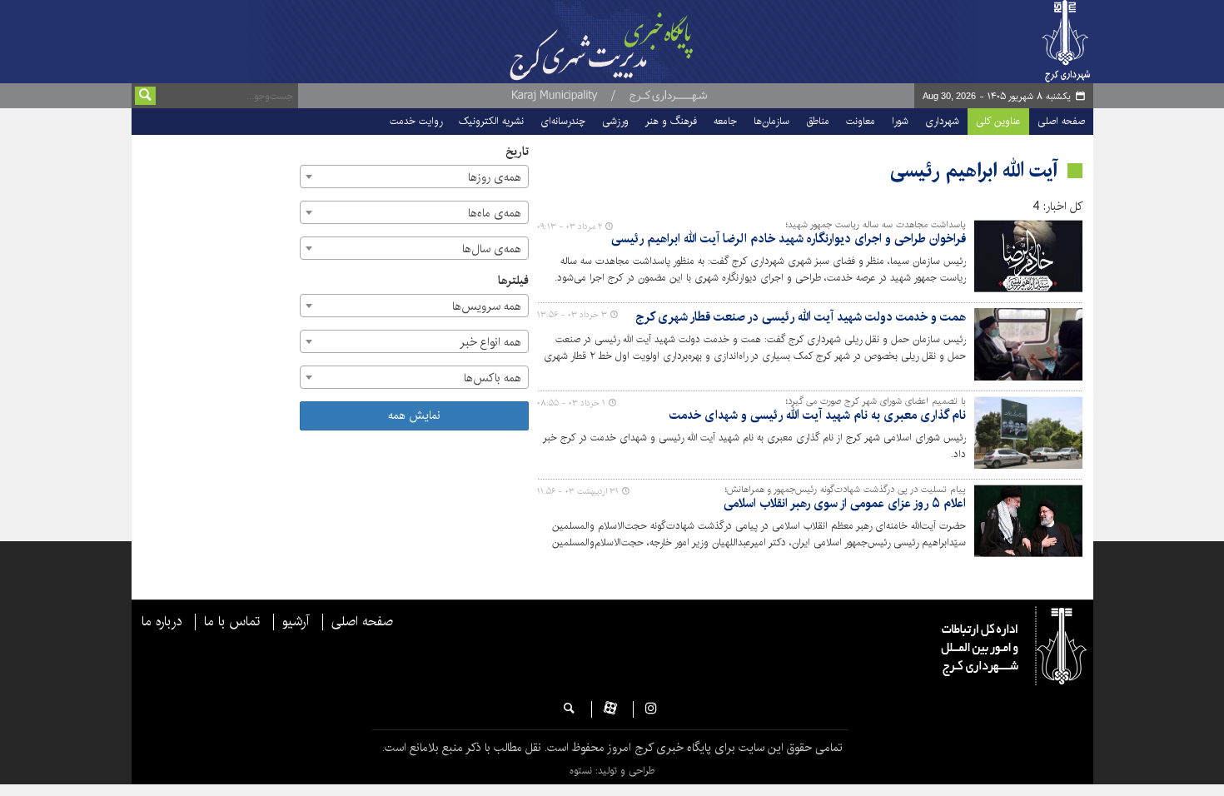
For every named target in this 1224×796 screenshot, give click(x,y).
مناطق (817, 121)
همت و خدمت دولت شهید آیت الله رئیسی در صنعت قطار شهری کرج (800, 317)
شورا (900, 121)
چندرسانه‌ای (562, 121)
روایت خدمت (416, 121)
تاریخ (517, 152)
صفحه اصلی (1061, 121)
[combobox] (414, 176)
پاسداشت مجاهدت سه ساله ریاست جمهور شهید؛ (875, 224)
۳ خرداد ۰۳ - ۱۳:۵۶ (572, 314)
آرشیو (295, 622)
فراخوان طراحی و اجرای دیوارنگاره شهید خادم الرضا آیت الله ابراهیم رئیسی (788, 239)
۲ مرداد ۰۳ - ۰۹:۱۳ (569, 226)
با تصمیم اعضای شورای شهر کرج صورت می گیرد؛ (875, 401)
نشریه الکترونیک (491, 121)
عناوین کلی (998, 121)
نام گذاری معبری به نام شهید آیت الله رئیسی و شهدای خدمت (817, 415)
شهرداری (942, 121)
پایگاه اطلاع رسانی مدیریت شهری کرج (643, 41)
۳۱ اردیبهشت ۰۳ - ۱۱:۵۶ (578, 491)
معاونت (860, 121)
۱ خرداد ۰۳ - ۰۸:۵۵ (571, 403)
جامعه (725, 121)
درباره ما (162, 622)
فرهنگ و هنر (671, 121)
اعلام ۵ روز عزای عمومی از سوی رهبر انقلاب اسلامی (845, 504)
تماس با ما (232, 622)
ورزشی (615, 121)
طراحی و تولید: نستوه (612, 771)
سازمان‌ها (771, 121)
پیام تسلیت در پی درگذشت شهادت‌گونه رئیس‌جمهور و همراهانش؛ (845, 489)
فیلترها (513, 281)
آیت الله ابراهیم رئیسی (973, 170)
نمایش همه (414, 415)
